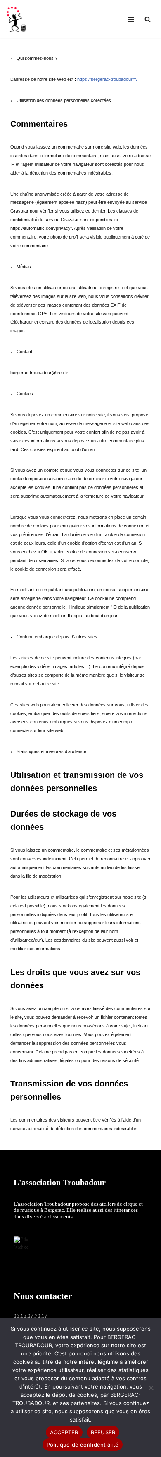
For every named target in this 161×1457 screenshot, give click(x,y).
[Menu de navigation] (131, 19)
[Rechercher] (147, 19)
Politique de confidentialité (82, 1444)
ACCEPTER (64, 1432)
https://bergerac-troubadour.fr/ (107, 79)
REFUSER (103, 1432)
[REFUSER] (151, 1388)
